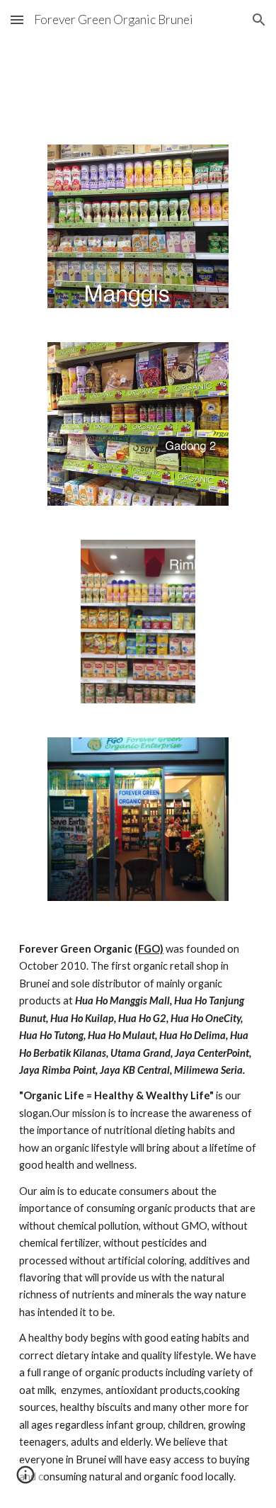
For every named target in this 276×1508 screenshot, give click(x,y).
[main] (138, 1213)
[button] (17, 19)
